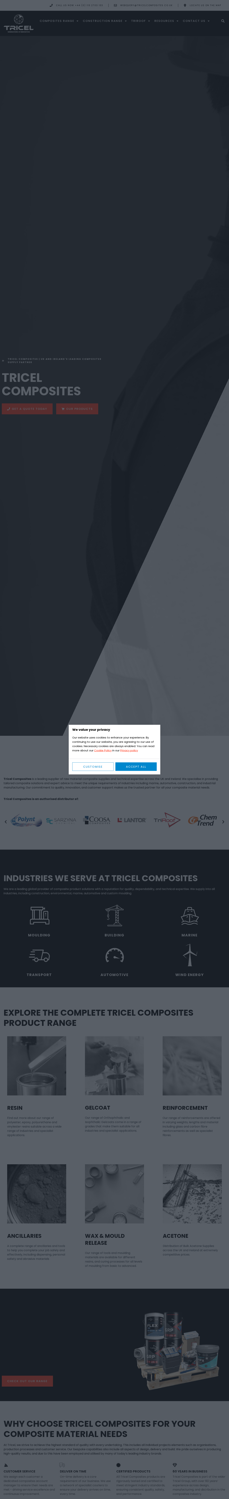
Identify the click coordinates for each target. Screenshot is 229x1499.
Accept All (136, 766)
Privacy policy (129, 750)
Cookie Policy (103, 750)
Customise (93, 766)
